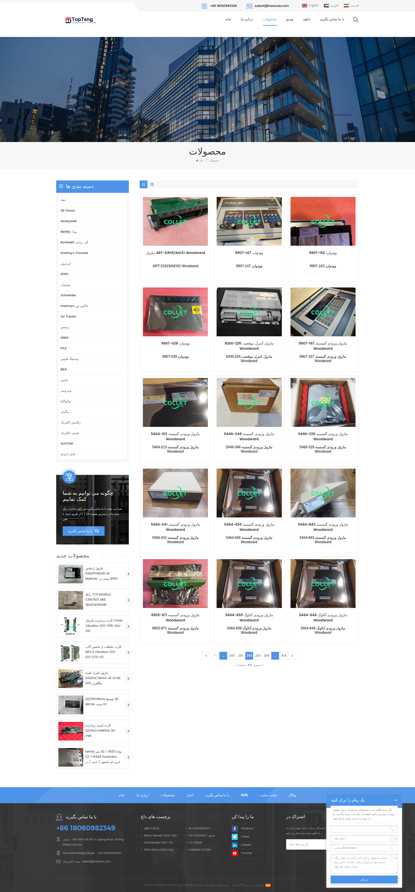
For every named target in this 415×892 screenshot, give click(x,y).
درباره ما (247, 19)
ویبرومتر (66, 390)
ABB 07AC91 (151, 829)
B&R (64, 369)
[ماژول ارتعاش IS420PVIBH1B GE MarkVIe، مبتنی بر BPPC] (70, 574)
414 (283, 655)
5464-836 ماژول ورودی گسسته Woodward (249, 527)
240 (232, 655)
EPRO (65, 274)
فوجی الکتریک (70, 433)
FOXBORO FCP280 (199, 850)
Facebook (247, 829)
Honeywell (69, 221)
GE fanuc (68, 210)
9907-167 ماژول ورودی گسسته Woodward (323, 346)
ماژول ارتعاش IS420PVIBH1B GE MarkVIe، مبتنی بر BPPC (101, 573)
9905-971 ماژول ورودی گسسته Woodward (175, 618)
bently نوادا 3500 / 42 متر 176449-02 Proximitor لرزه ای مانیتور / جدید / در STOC (103, 757)
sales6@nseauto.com (272, 5)
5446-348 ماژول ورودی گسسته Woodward (249, 436)
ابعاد (63, 200)
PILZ (63, 348)
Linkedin (246, 845)
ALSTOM (67, 443)
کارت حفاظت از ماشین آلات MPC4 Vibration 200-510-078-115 (103, 652)
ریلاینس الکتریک (71, 422)
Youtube (246, 853)
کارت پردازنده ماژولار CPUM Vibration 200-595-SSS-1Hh (103, 625)
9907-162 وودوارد (323, 253)
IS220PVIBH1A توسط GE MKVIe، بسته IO (101, 702)
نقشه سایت (268, 795)
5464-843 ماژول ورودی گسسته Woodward (323, 527)
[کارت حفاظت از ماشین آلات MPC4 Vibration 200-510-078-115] (70, 652)
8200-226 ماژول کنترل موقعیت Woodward (249, 346)
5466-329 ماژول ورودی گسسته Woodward (323, 436)
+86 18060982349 (223, 5)
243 (258, 655)
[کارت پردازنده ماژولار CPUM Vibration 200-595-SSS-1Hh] (70, 626)
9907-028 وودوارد (175, 343)
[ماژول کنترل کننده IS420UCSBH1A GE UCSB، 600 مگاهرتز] (70, 678)
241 (240, 655)
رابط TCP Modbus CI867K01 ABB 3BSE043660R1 (98, 599)
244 (266, 655)
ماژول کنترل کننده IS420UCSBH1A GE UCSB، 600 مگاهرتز (103, 678)
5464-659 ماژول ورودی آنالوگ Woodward (249, 618)
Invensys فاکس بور (74, 305)
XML (245, 795)
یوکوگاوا (66, 401)
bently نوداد (69, 231)
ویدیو (289, 19)
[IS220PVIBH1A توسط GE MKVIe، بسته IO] (70, 705)
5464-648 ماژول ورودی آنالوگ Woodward (323, 618)
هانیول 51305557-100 (201, 836)
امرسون (66, 263)
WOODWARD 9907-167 (158, 843)
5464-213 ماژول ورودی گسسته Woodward (175, 436)
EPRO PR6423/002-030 (159, 850)
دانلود (306, 19)
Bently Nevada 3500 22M (160, 836)
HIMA (65, 337)
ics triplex (68, 316)
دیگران (65, 411)
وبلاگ (292, 795)
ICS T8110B (195, 843)
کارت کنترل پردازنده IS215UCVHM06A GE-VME (100, 730)
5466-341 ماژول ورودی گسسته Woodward (175, 527)
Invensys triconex (74, 253)
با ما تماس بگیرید (332, 19)
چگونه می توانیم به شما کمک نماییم (88, 496)
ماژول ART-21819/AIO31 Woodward (175, 253)
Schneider (68, 295)
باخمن (64, 380)
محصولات (270, 19)
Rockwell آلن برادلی (74, 242)
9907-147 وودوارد (249, 253)
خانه (228, 19)
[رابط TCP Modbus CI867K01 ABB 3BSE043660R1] (70, 600)
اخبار (189, 795)
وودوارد (65, 284)
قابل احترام (68, 454)
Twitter (245, 837)
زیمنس (65, 327)
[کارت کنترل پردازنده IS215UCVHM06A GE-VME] (70, 731)
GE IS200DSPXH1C (199, 829)
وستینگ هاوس (69, 358)
